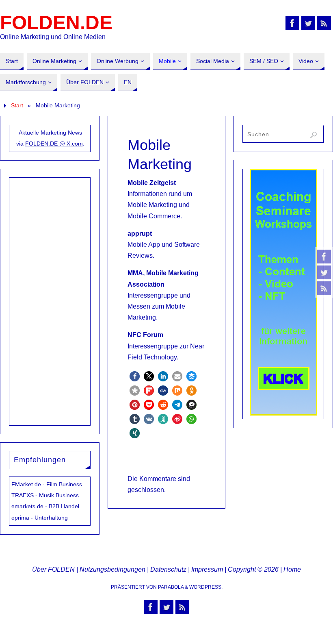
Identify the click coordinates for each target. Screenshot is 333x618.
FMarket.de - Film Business (46, 484)
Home (292, 569)
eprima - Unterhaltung (39, 517)
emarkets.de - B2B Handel (45, 506)
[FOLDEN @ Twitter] (324, 272)
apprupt (140, 233)
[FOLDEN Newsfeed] (324, 288)
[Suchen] (313, 135)
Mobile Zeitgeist (152, 182)
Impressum (207, 569)
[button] (135, 376)
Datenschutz (168, 569)
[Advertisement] (49, 300)
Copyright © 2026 (253, 569)
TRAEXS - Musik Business (45, 495)
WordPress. (206, 587)
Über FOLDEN (53, 569)
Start (17, 105)
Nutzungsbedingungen (112, 569)
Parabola (171, 587)
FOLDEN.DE (56, 22)
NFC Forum (145, 334)
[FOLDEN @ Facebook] (324, 256)
